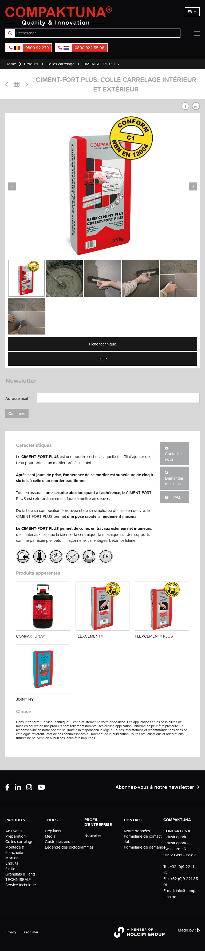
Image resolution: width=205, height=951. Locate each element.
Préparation (15, 836)
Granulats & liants (20, 874)
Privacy (10, 932)
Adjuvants (13, 831)
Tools (51, 820)
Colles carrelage (19, 841)
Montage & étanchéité (15, 850)
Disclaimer (30, 932)
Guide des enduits (60, 841)
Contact (133, 820)
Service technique (20, 885)
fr (190, 11)
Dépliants (53, 831)
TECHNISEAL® (18, 879)
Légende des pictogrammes (63, 847)
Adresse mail (16, 398)
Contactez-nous (174, 456)
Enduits (11, 863)
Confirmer (17, 413)
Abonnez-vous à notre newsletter (155, 787)
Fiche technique (102, 344)
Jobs (128, 841)
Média (50, 836)
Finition (11, 869)
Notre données (137, 831)
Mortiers (12, 858)
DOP (102, 359)
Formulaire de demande (142, 847)
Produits (15, 820)
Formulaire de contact (142, 836)
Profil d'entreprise (98, 822)
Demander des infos (174, 481)
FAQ (176, 497)
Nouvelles (92, 835)
